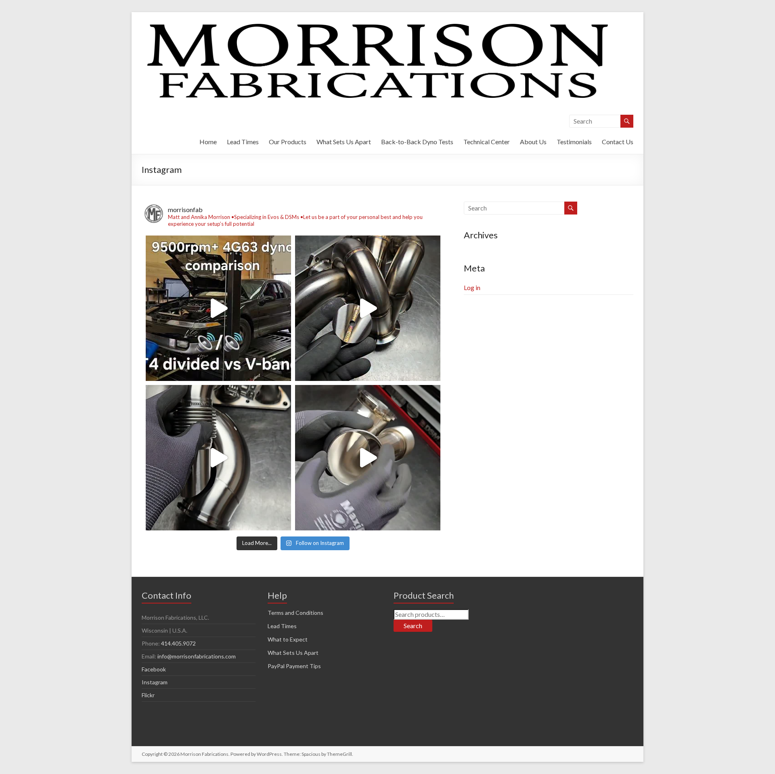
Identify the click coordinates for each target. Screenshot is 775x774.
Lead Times (243, 141)
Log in (472, 287)
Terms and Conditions (295, 612)
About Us (533, 141)
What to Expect (288, 639)
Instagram (155, 682)
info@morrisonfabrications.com (196, 656)
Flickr (148, 695)
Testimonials (574, 141)
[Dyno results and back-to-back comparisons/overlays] (218, 308)
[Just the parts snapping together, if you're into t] (218, 457)
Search (413, 625)
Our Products (287, 141)
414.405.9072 (178, 643)
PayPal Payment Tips (294, 666)
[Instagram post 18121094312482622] (367, 308)
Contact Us (617, 141)
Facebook (154, 669)
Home (208, 141)
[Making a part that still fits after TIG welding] (367, 457)
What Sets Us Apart (343, 141)
